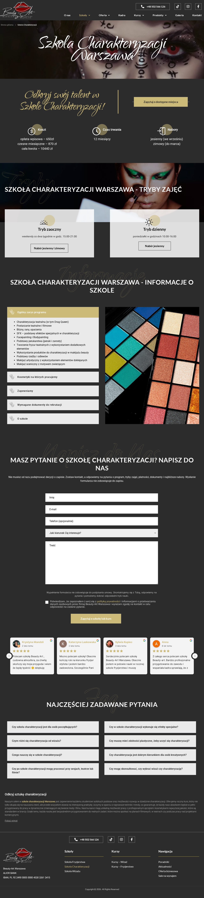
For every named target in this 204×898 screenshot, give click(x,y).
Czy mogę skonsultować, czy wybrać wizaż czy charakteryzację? (146, 768)
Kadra (121, 15)
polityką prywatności (108, 601)
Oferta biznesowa (168, 871)
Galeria (179, 15)
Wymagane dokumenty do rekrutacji (39, 404)
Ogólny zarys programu (31, 312)
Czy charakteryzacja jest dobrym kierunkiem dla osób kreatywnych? (148, 754)
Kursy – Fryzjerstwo (123, 866)
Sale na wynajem (167, 875)
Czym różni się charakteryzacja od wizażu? (36, 740)
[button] (84, 15)
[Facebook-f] (198, 6)
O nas (67, 15)
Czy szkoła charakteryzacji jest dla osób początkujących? (44, 726)
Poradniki (163, 861)
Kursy (137, 15)
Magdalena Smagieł (81, 642)
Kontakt (197, 15)
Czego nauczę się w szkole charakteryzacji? (37, 754)
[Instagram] (188, 6)
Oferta (103, 15)
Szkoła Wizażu (72, 871)
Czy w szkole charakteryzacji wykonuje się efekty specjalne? (143, 726)
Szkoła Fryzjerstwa (75, 861)
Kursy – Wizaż (119, 861)
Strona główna (7, 25)
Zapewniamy (25, 390)
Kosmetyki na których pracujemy (37, 377)
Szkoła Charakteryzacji (77, 866)
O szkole (22, 418)
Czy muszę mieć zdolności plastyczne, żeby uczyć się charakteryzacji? (149, 740)
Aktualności (164, 866)
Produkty (158, 15)
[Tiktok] (178, 6)
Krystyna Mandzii (126, 642)
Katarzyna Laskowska (175, 642)
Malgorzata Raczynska (36, 642)
